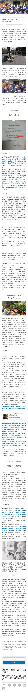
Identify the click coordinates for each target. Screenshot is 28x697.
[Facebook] (9, 685)
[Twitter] (14, 685)
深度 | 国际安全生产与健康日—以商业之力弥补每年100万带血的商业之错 (14, 678)
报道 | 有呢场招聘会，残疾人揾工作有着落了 (14, 671)
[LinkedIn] (19, 685)
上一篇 (3, 668)
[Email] (24, 685)
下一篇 (3, 674)
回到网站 (5, 1)
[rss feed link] (3, 688)
